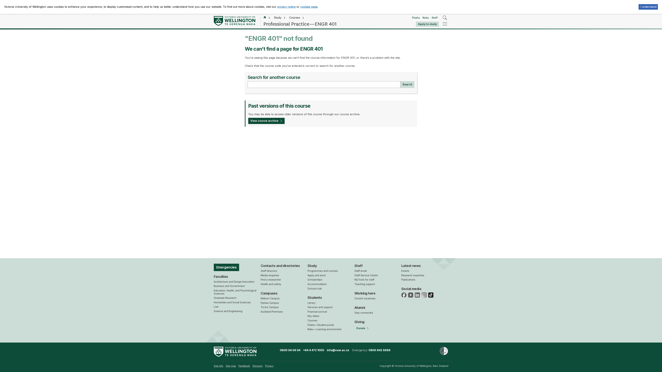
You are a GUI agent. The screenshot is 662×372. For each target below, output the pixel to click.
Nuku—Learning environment (324, 329)
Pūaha (416, 17)
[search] (445, 18)
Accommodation (317, 284)
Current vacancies (364, 298)
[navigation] (445, 24)
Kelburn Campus (270, 298)
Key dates (313, 315)
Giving (359, 322)
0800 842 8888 (379, 350)
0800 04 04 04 (290, 350)
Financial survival (317, 311)
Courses (294, 17)
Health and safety (271, 284)
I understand (648, 6)
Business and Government (229, 286)
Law (216, 306)
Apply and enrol (317, 275)
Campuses (269, 293)
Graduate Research (225, 297)
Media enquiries (270, 275)
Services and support (320, 307)
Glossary (257, 365)
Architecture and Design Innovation (234, 281)
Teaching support (364, 284)
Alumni (359, 308)
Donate (360, 328)
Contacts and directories (280, 266)
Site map (231, 365)
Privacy (269, 365)
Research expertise (412, 275)
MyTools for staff (364, 279)
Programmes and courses (323, 270)
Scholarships (315, 279)
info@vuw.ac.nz (338, 350)
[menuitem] (218, 366)
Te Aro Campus (270, 307)
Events (405, 270)
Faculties (221, 277)
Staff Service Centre (366, 275)
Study (277, 17)
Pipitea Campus (270, 302)
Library (311, 302)
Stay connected (363, 312)
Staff (435, 17)
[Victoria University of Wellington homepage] (234, 21)
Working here (364, 293)
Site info (218, 365)
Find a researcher (271, 279)
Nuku (426, 17)
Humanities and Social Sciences (232, 302)
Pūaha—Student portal (321, 324)
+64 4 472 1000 (313, 350)
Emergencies (226, 267)
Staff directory (269, 270)
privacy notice (286, 6)
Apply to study (427, 24)
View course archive (264, 120)
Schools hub (315, 288)
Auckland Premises (272, 311)
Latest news (411, 266)
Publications (408, 279)
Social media (411, 289)
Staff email (360, 270)
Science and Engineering (228, 311)
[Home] (264, 18)
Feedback (244, 365)
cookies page (309, 6)
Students (315, 298)
